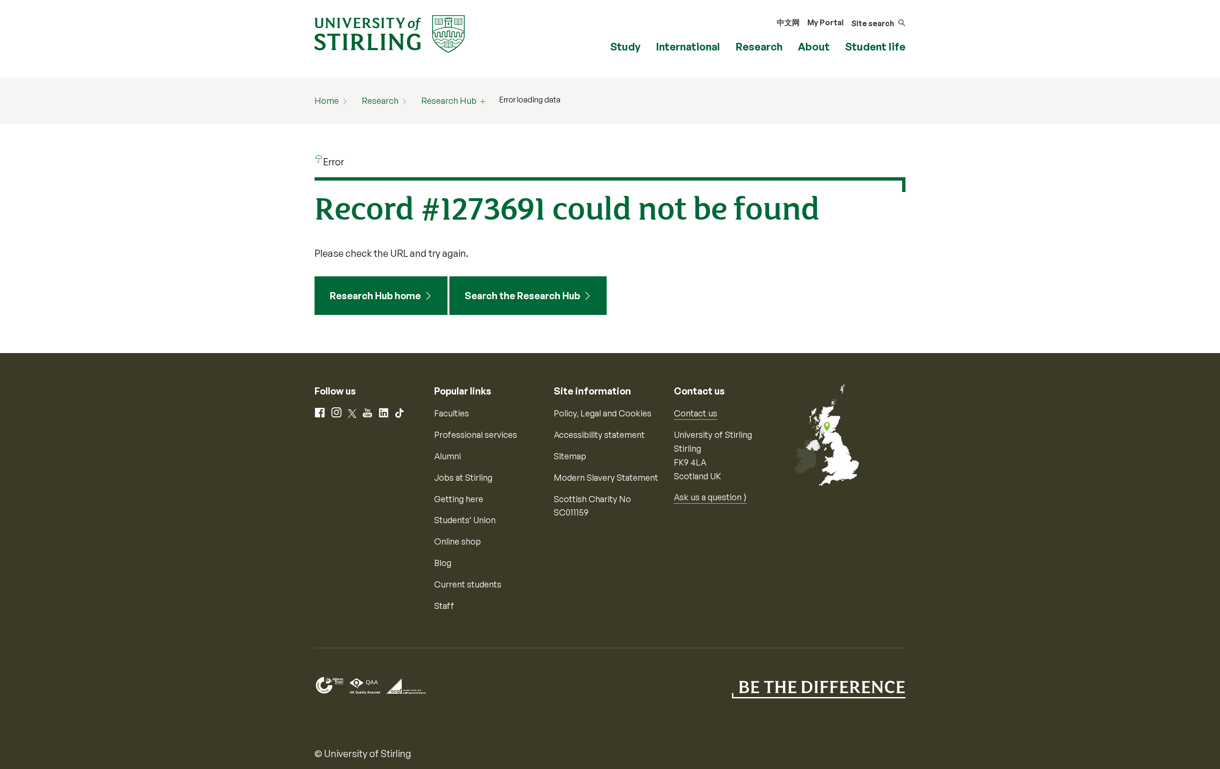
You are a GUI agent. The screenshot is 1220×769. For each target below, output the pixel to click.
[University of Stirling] (390, 33)
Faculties (451, 413)
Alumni (447, 456)
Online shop (457, 541)
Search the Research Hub (522, 296)
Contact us (695, 413)
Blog (442, 562)
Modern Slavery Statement (606, 477)
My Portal (825, 22)
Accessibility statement (599, 434)
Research (759, 46)
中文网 (788, 22)
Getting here (458, 499)
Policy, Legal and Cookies (602, 413)
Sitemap (570, 456)
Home (327, 100)
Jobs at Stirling (463, 477)
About (814, 46)
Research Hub (449, 100)
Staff (444, 605)
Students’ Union (465, 520)
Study (625, 46)
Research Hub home (375, 296)
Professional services (475, 434)
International (688, 46)
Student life (875, 46)
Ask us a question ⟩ (710, 497)
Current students (467, 584)
